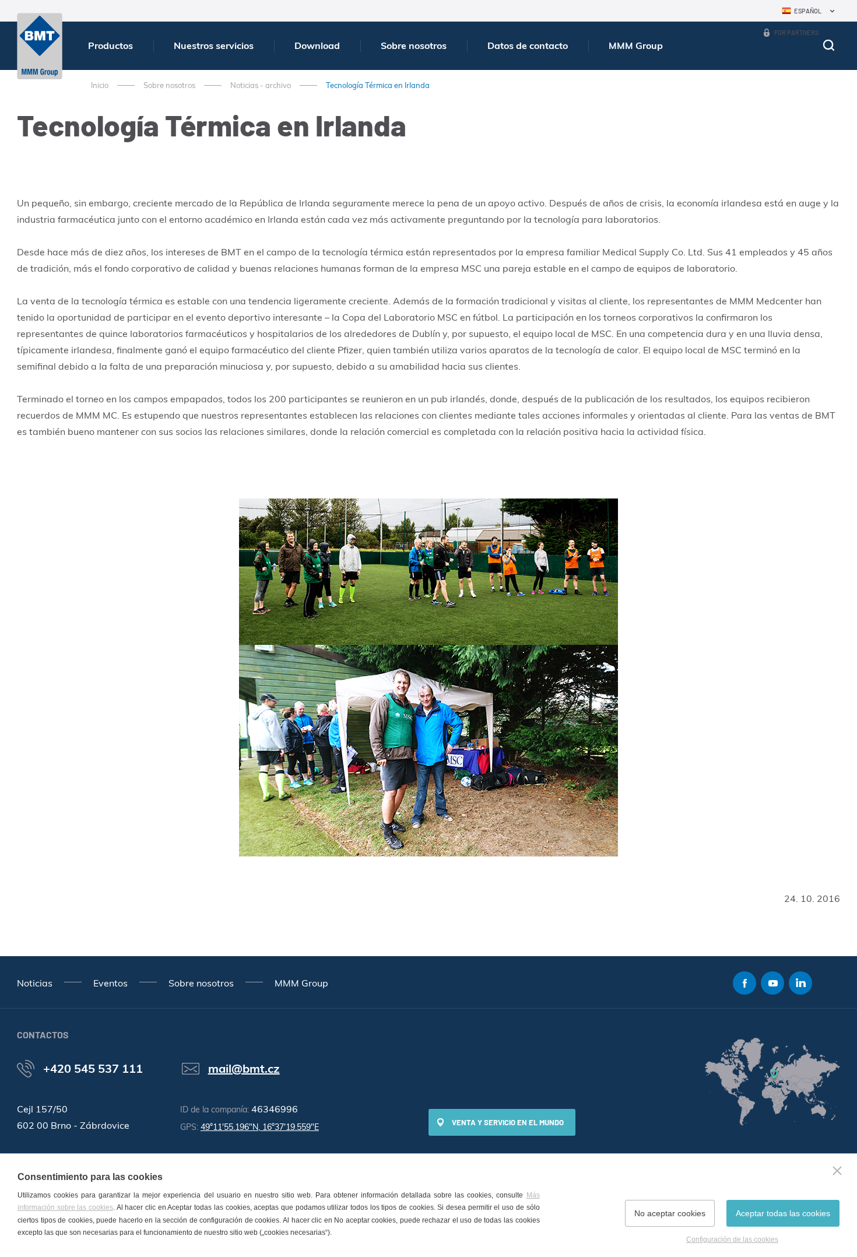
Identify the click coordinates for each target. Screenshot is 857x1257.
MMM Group (636, 45)
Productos (110, 45)
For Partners (796, 32)
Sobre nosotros (414, 45)
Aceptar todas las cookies (783, 1213)
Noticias (34, 983)
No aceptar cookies (669, 1213)
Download (317, 45)
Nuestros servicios (214, 45)
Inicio (99, 85)
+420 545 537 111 (93, 1068)
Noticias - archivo (260, 85)
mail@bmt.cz (244, 1068)
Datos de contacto (527, 45)
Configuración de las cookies (732, 1239)
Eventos (110, 983)
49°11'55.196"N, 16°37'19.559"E (260, 1127)
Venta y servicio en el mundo (508, 1122)
